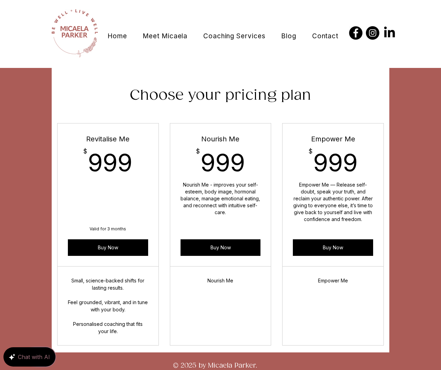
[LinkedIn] (389, 33)
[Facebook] (355, 33)
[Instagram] (372, 33)
